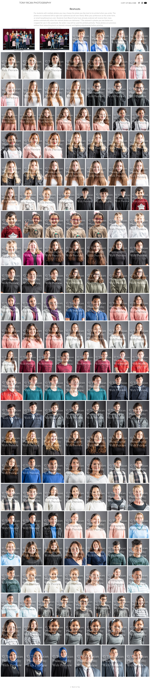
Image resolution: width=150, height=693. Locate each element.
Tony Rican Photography (35, 2)
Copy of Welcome (128, 3)
